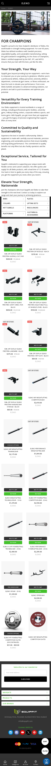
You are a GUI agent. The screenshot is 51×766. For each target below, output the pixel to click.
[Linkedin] (40, 732)
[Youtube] (22, 732)
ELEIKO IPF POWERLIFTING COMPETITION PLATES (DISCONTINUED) (13, 640)
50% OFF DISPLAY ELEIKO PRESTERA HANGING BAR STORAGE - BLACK (13, 404)
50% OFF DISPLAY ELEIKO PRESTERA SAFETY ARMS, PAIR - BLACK (13, 305)
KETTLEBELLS (8, 208)
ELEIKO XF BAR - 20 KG (13, 591)
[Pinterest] (34, 732)
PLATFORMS (8, 213)
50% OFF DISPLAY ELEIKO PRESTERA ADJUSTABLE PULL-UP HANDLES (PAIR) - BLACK (38, 305)
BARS (5, 199)
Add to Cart (13, 246)
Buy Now (13, 250)
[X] (28, 732)
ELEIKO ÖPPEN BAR (37, 595)
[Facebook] (16, 732)
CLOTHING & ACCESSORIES (32, 213)
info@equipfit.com (25, 721)
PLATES (30, 199)
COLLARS (6, 203)
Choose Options (13, 445)
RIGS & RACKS (32, 208)
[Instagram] (10, 732)
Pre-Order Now (13, 587)
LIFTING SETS (32, 203)
